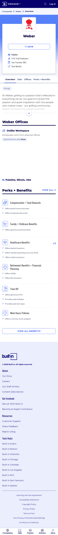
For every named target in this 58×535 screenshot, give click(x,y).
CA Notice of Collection (29, 522)
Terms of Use (29, 513)
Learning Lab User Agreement (29, 495)
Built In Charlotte (10, 454)
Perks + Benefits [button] (42, 79)
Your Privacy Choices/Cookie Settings (29, 518)
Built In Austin (9, 443)
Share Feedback (10, 426)
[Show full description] (29, 113)
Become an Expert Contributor (17, 409)
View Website (16, 66)
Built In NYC (8, 475)
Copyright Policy (29, 504)
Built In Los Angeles (12, 470)
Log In (52, 4)
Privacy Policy (29, 509)
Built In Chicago (10, 459)
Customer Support (11, 421)
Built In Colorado (10, 464)
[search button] (45, 4)
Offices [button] (27, 79)
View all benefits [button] (29, 331)
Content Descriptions (12, 392)
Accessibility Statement (29, 500)
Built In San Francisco (13, 480)
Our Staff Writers (10, 386)
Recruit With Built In (12, 404)
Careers (6, 381)
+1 (54, 243)
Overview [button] (10, 79)
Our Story (7, 376)
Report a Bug (8, 431)
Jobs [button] (19, 79)
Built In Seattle (9, 485)
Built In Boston (9, 449)
